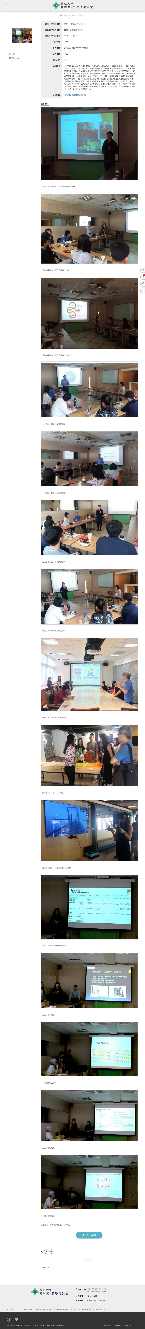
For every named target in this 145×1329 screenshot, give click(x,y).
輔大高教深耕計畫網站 (44, 1309)
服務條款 (118, 1325)
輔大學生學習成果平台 (64, 1309)
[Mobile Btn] (6, 5)
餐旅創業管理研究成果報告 (75, 95)
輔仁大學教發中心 (25, 1309)
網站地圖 (128, 1325)
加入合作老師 (89, 1235)
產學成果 (67, 15)
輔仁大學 (99, 1309)
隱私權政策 (107, 1325)
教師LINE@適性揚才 (84, 1309)
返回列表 (89, 1259)
